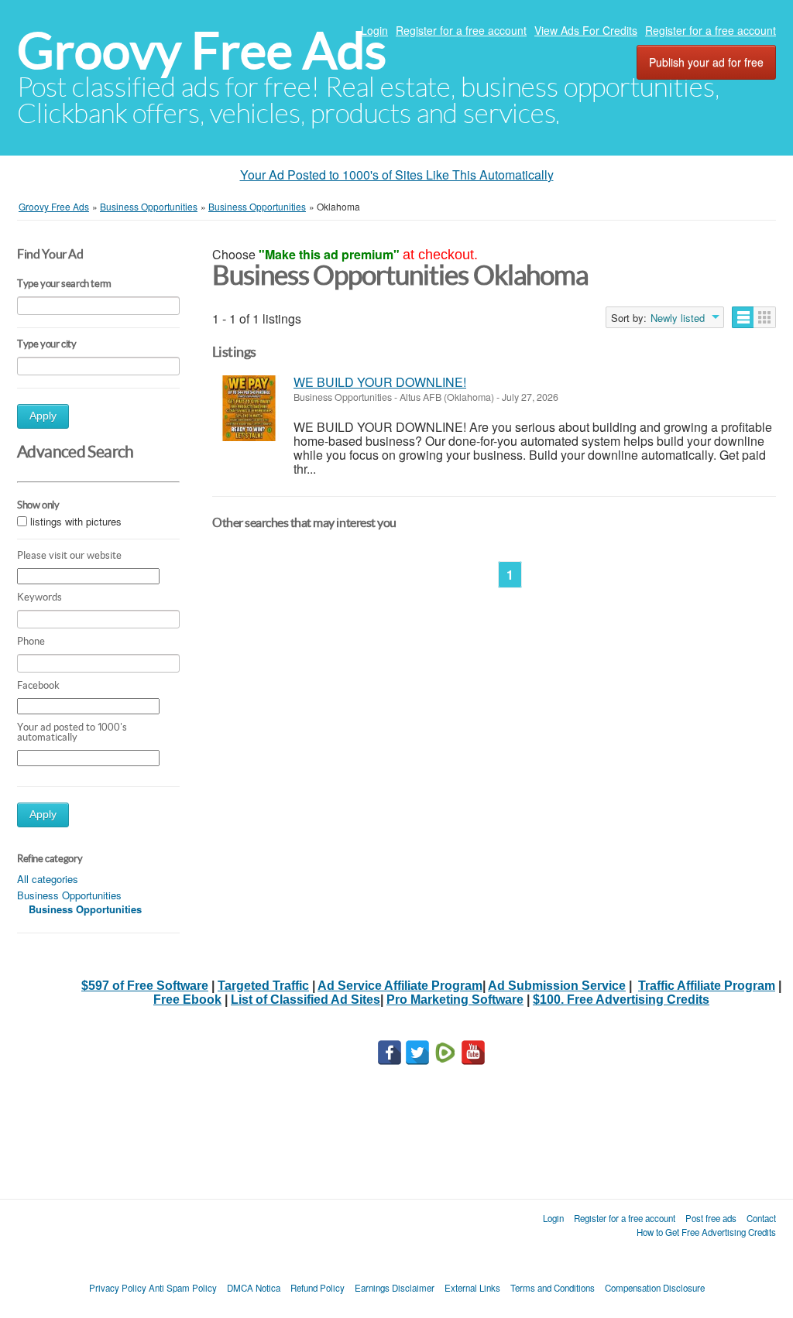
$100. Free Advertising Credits (621, 999)
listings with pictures (76, 521)
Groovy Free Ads (201, 50)
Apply (43, 416)
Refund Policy (317, 1288)
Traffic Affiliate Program (706, 985)
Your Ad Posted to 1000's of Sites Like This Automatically (397, 174)
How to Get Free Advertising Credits (706, 1232)
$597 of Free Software (144, 985)
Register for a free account (461, 30)
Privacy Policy (117, 1288)
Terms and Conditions (552, 1288)
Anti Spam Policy (183, 1288)
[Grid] (765, 317)
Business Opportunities (69, 895)
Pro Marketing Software (455, 999)
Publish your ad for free (706, 62)
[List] (743, 317)
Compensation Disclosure (655, 1288)
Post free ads (710, 1218)
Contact (761, 1218)
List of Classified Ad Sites (305, 999)
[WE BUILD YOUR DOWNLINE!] (249, 408)
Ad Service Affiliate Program (400, 985)
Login (374, 30)
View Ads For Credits (585, 30)
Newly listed (678, 318)
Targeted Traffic (263, 985)
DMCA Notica (253, 1288)
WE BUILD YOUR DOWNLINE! (380, 382)
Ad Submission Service (557, 985)
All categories (47, 878)
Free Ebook (187, 999)
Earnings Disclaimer (394, 1288)
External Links (472, 1288)
